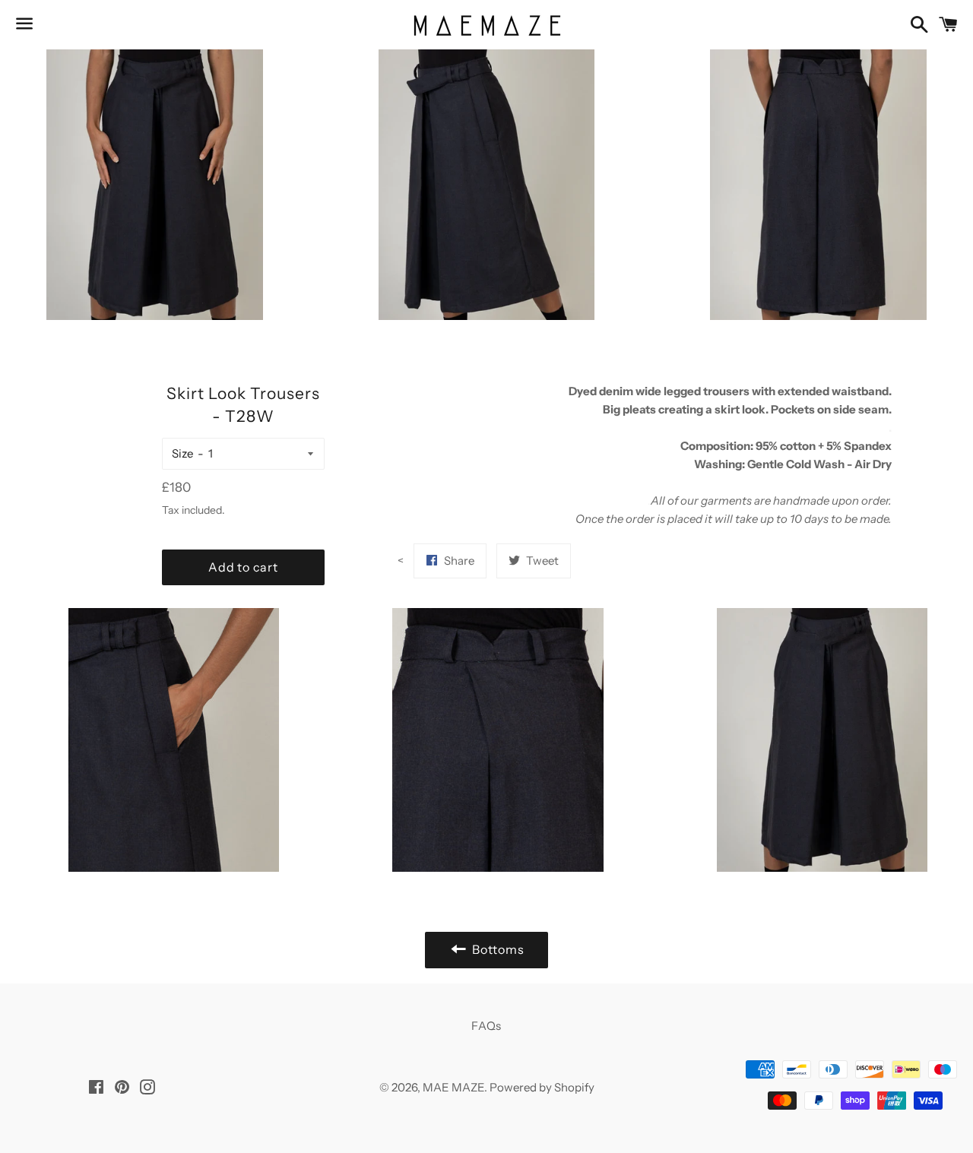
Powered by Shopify (542, 1087)
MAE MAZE (453, 1087)
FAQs (486, 1025)
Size (182, 453)
